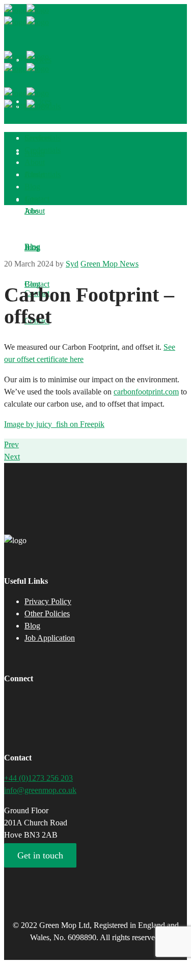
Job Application (49, 638)
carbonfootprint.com (146, 391)
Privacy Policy (47, 601)
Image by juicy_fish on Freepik (54, 424)
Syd (72, 263)
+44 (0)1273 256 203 (38, 778)
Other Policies (47, 613)
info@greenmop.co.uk (40, 790)
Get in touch (40, 855)
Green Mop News (109, 263)
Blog (32, 625)
